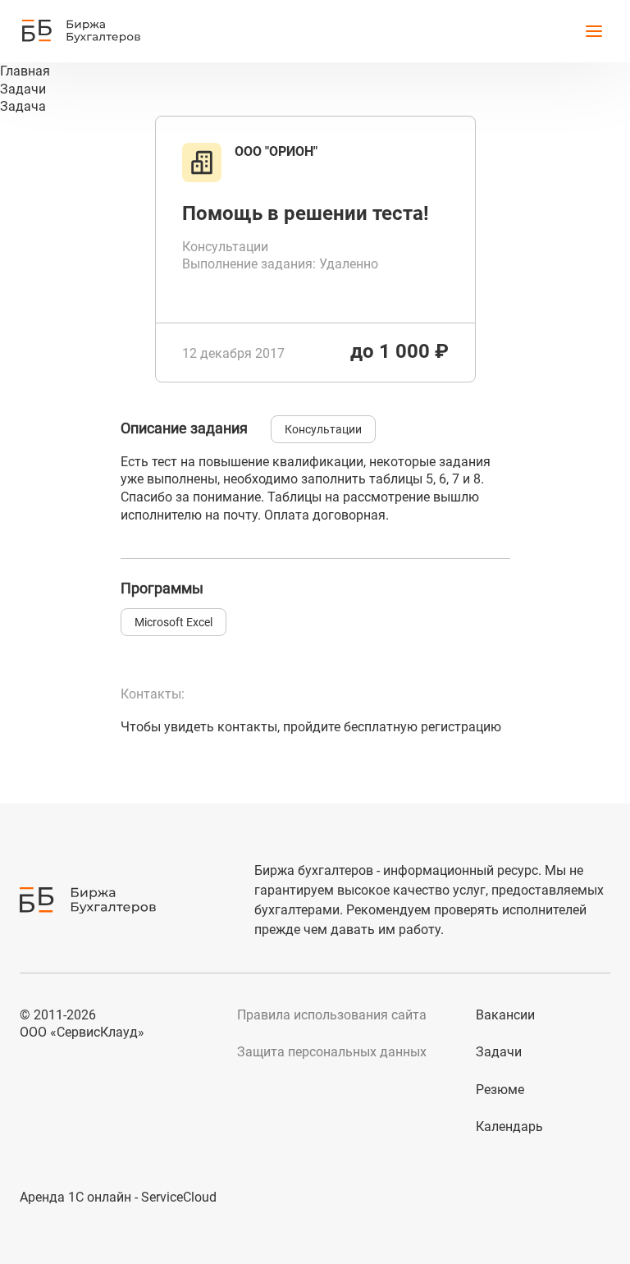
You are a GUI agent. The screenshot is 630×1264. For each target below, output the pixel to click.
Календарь (509, 1126)
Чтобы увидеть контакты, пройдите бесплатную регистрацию (311, 727)
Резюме (500, 1089)
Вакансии (505, 1015)
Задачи (499, 1052)
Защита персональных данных (332, 1052)
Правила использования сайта (332, 1015)
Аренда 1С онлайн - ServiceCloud (118, 1197)
